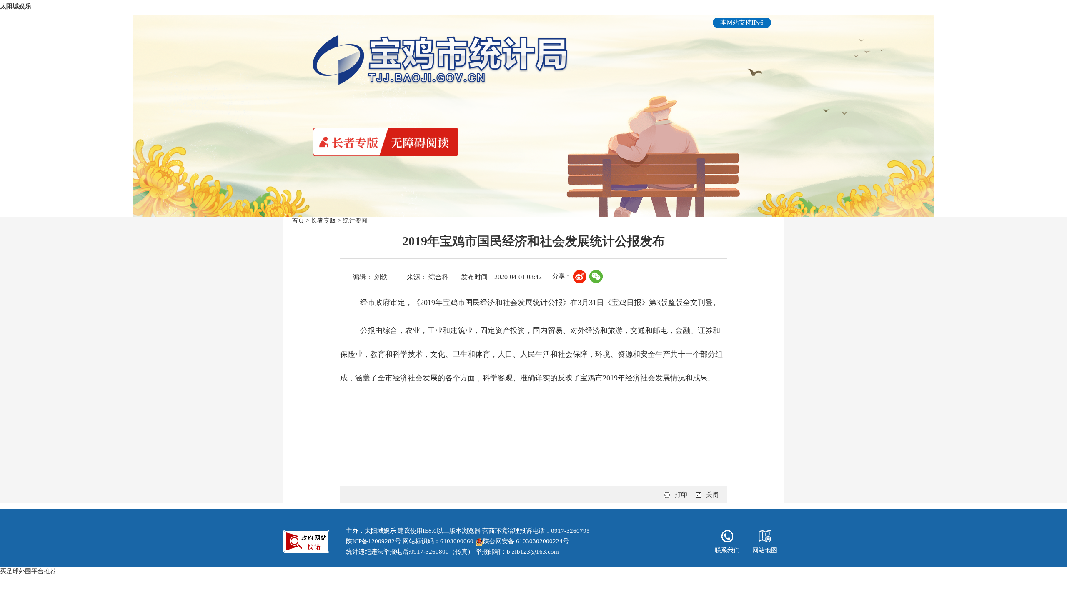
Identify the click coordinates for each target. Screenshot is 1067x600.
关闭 (712, 494)
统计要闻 (355, 220)
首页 (298, 220)
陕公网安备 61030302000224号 (526, 541)
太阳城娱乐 (15, 6)
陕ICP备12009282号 (373, 541)
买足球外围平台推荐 (28, 571)
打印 (681, 494)
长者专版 (323, 220)
